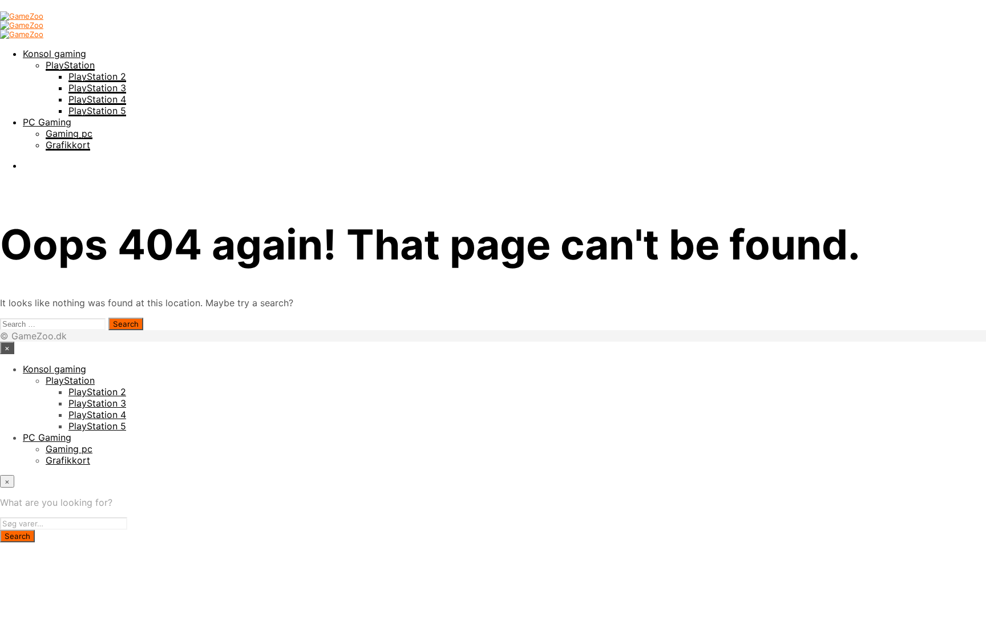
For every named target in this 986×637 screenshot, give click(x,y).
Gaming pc (69, 133)
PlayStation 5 (97, 110)
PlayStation (70, 65)
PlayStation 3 (97, 88)
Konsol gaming (54, 53)
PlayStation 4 (97, 99)
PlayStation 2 (97, 76)
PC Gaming (47, 122)
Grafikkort (68, 145)
